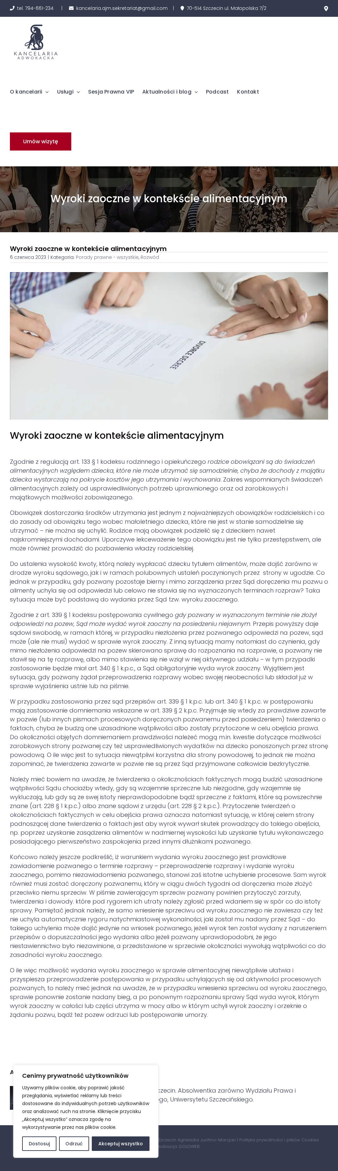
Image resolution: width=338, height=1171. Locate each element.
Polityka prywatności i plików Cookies (279, 1140)
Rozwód (150, 257)
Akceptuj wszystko (120, 1143)
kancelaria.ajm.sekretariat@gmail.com (122, 8)
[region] (85, 1111)
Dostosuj (39, 1143)
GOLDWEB (189, 1146)
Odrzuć (74, 1143)
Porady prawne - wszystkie (107, 257)
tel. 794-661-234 (35, 8)
